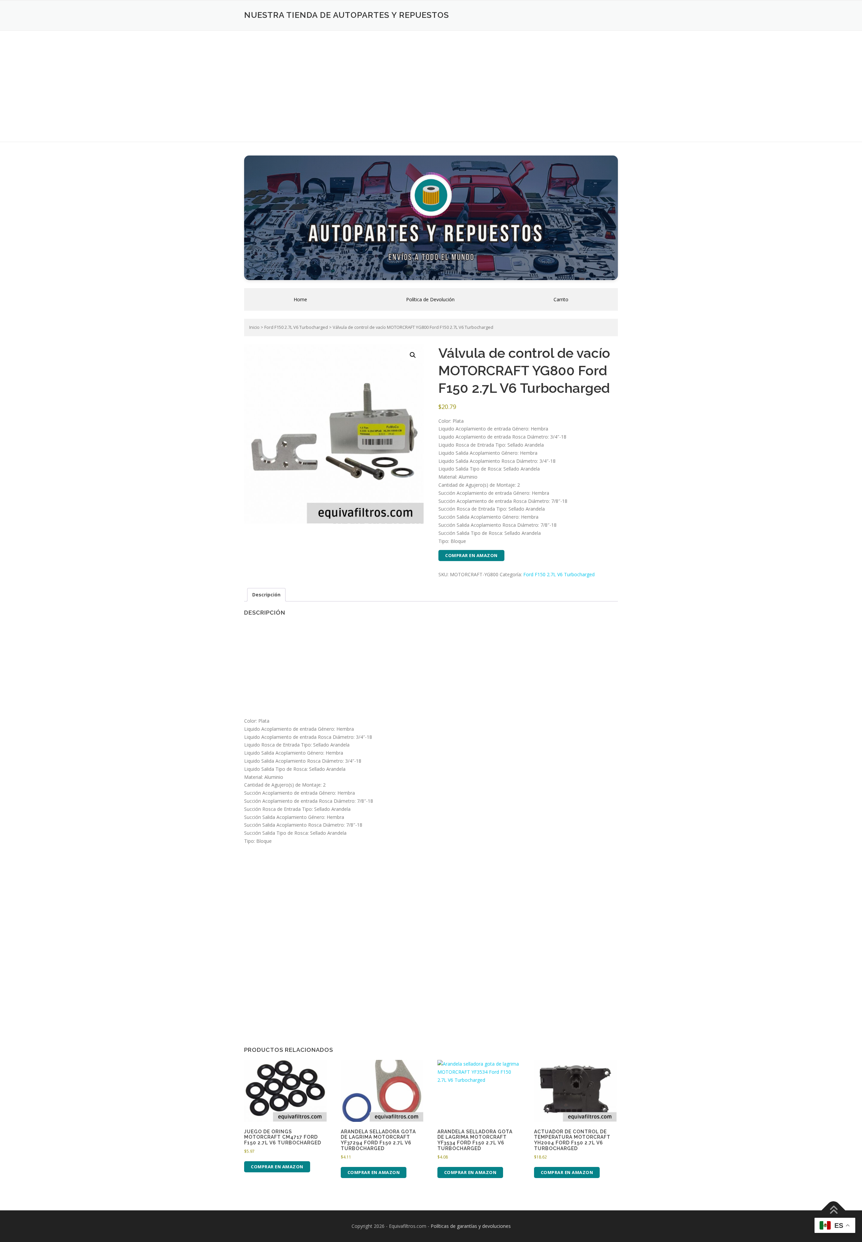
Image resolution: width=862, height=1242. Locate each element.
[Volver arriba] (834, 1210)
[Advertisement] (431, 81)
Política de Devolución (430, 299)
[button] (413, 355)
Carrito (561, 299)
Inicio (254, 327)
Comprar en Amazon (471, 555)
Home (300, 299)
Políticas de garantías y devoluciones (471, 1226)
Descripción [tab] (266, 594)
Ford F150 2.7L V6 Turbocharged (296, 327)
